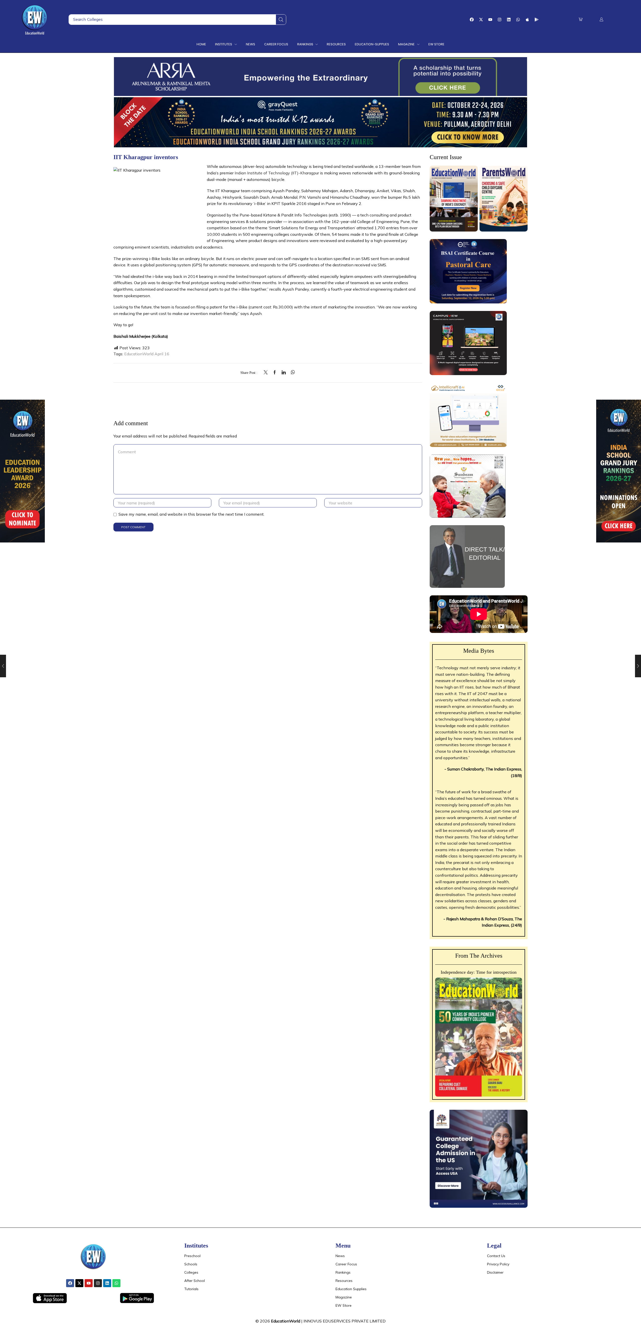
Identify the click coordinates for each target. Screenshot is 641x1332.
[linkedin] (283, 372)
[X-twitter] (481, 20)
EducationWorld (285, 1320)
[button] (580, 19)
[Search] (281, 20)
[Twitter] (267, 372)
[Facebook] (472, 20)
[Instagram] (500, 20)
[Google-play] (537, 20)
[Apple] (527, 20)
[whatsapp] (291, 372)
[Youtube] (490, 20)
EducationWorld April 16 (146, 353)
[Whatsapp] (518, 20)
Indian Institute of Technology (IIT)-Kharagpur (277, 172)
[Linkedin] (509, 20)
